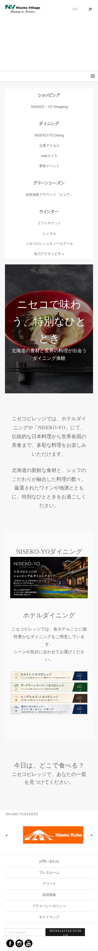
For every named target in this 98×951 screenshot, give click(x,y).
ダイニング (49, 124)
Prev (6, 835)
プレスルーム (49, 872)
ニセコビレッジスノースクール (49, 244)
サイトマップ (49, 917)
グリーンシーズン (49, 183)
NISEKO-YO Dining (49, 135)
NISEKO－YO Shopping (49, 107)
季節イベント (49, 166)
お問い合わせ (49, 861)
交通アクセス (49, 146)
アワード (49, 884)
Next (92, 835)
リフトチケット (49, 223)
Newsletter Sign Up (65, 932)
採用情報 (49, 895)
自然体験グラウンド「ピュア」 (49, 195)
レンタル (49, 233)
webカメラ (49, 156)
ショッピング (49, 95)
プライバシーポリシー (49, 906)
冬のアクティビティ (49, 254)
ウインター (49, 211)
